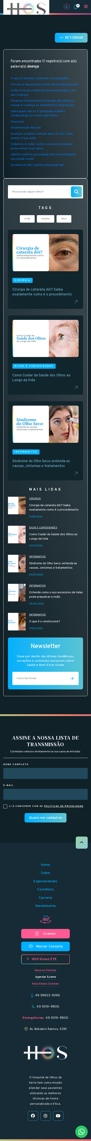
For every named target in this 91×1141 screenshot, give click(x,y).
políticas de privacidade (63, 806)
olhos (64, 218)
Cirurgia (35, 498)
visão (27, 218)
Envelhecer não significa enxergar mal (37, 165)
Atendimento (45, 906)
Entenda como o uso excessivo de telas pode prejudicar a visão (56, 595)
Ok (45, 729)
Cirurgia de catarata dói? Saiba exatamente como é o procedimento (54, 508)
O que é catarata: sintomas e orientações (40, 78)
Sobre (45, 873)
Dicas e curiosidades (43, 527)
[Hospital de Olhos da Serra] (26, 9)
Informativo (37, 556)
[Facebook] (33, 1116)
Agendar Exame (45, 977)
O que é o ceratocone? (44, 621)
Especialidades (45, 881)
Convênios (45, 890)
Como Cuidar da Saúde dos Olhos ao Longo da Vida (53, 537)
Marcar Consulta (45, 946)
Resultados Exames (45, 984)
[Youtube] (58, 1116)
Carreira (45, 898)
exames (45, 218)
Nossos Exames (46, 970)
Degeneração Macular (26, 128)
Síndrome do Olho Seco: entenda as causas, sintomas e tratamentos (53, 566)
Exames (49, 934)
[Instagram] (45, 1116)
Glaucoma (17, 122)
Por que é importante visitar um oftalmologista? (45, 84)
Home (45, 865)
